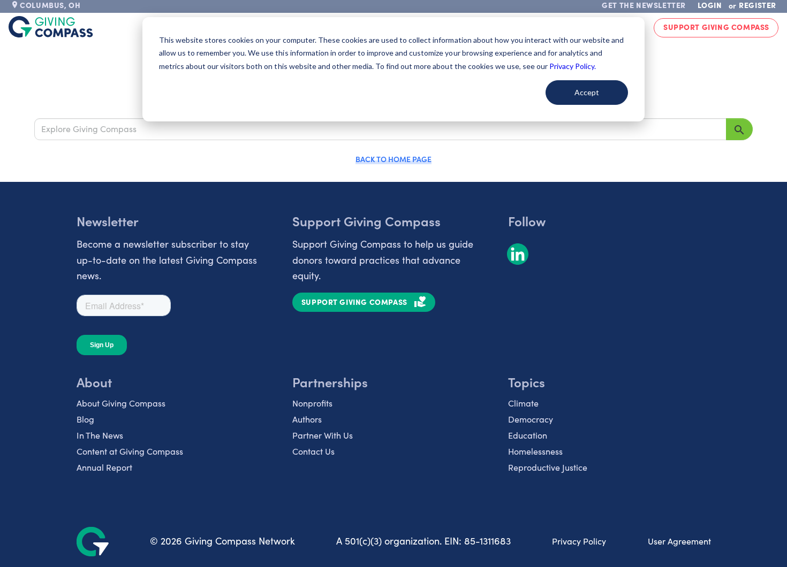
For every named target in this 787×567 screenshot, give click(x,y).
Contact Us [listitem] (313, 451)
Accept (586, 92)
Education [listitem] (527, 435)
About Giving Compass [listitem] (121, 403)
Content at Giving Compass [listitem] (130, 451)
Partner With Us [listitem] (322, 435)
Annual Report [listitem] (104, 467)
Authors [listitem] (307, 419)
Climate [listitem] (523, 403)
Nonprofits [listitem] (312, 403)
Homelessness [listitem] (535, 451)
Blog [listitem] (85, 419)
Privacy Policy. (572, 66)
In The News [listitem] (100, 435)
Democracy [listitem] (530, 419)
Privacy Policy (579, 541)
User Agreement (679, 541)
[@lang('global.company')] (51, 26)
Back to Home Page (393, 159)
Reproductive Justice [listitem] (547, 467)
